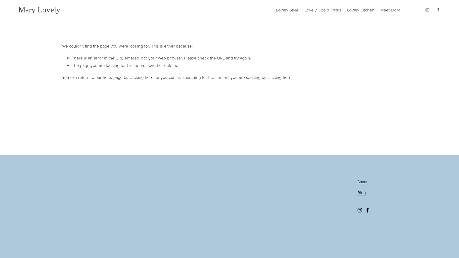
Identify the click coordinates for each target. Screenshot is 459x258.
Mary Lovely (39, 9)
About (362, 181)
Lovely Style (287, 10)
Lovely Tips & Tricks (323, 10)
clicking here (141, 77)
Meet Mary (390, 10)
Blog (361, 192)
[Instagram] (427, 10)
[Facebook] (438, 10)
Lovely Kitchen (360, 10)
